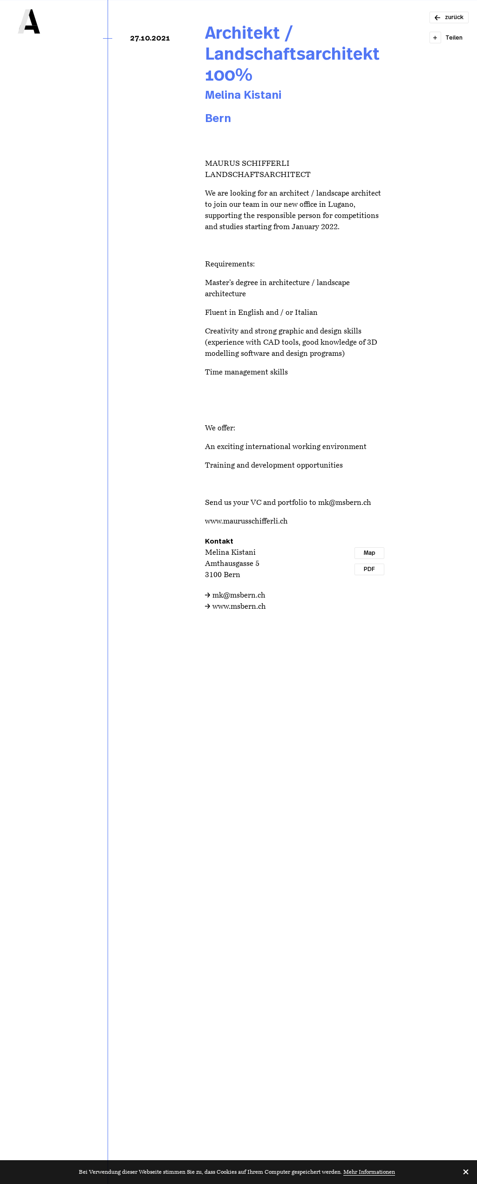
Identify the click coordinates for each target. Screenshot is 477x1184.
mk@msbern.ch (239, 595)
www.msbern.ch (239, 607)
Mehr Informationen (369, 1172)
